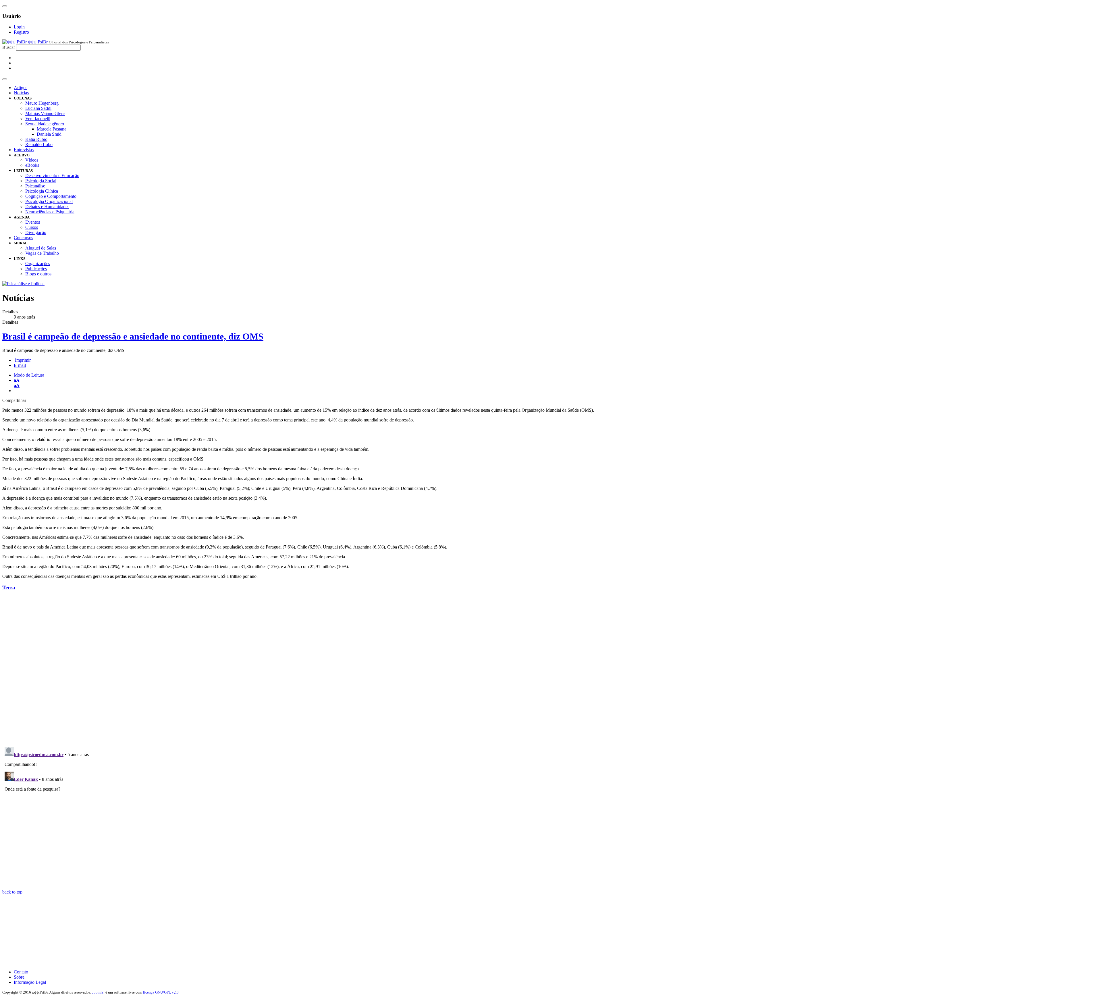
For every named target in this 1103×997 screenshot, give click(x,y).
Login (19, 26)
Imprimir (23, 360)
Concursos (23, 237)
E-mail (20, 365)
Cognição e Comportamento (50, 196)
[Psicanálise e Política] (23, 283)
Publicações (36, 268)
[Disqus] (551, 668)
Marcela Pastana (51, 128)
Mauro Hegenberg (42, 103)
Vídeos (31, 160)
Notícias (21, 92)
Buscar (8, 47)
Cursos (31, 227)
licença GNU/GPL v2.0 (161, 992)
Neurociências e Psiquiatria (49, 211)
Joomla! (98, 992)
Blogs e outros (38, 273)
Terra (8, 587)
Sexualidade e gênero (44, 123)
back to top (12, 891)
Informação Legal (30, 982)
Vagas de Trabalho (42, 253)
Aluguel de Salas (40, 248)
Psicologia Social (40, 180)
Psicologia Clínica (41, 191)
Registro (21, 32)
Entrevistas (24, 149)
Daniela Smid (49, 134)
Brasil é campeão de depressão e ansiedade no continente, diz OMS (132, 336)
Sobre (19, 977)
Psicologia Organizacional (49, 201)
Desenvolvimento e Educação (52, 175)
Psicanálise (35, 185)
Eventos (32, 222)
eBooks (32, 165)
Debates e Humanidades (47, 206)
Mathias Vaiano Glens (45, 113)
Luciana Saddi (38, 108)
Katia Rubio (36, 139)
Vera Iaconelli (37, 118)
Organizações (37, 263)
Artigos (20, 87)
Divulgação (35, 232)
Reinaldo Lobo (39, 144)
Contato (21, 971)
